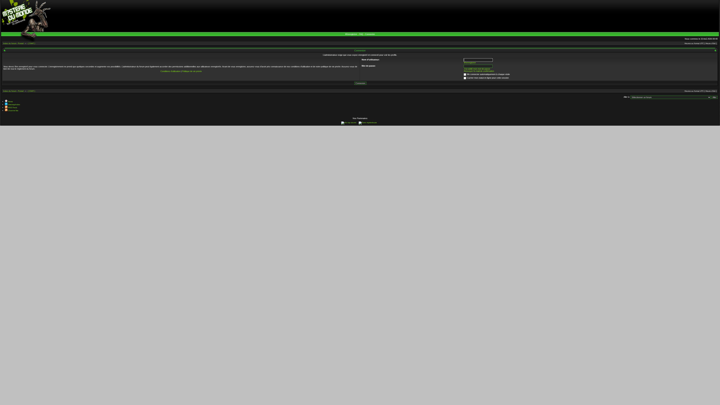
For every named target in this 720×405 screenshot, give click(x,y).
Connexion (370, 34)
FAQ (361, 34)
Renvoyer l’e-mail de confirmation (479, 71)
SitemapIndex (14, 105)
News (10, 101)
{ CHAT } (31, 91)
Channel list (13, 111)
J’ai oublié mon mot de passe (477, 69)
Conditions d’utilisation (170, 71)
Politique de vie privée (192, 71)
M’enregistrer (351, 34)
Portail (20, 91)
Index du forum (9, 91)
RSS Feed (12, 107)
